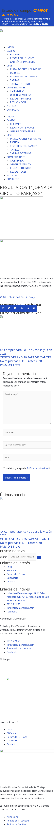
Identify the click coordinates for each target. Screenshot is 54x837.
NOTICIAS (12, 106)
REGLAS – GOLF (18, 102)
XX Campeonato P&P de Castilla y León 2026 (26, 351)
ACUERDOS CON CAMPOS (23, 76)
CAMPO (11, 50)
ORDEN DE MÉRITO (20, 94)
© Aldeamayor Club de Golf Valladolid (19, 831)
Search (3, 556)
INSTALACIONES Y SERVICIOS (25, 69)
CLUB (9, 65)
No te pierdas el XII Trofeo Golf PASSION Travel (21, 363)
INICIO (10, 47)
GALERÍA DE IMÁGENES (22, 61)
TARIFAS (14, 80)
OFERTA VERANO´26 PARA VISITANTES (25, 357)
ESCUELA (15, 73)
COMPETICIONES (16, 87)
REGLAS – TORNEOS (20, 98)
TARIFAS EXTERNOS (20, 84)
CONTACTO (13, 109)
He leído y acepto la (28, 468)
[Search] (39, 557)
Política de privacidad (38, 468)
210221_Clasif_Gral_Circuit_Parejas (18, 297)
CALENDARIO (17, 91)
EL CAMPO (15, 54)
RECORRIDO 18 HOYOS (22, 58)
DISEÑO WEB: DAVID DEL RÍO (15, 835)
